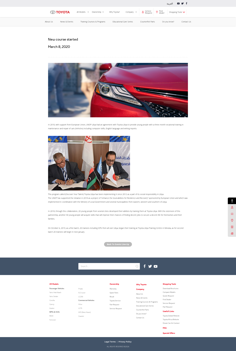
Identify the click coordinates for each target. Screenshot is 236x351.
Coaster (81, 316)
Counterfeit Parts (147, 21)
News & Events (66, 21)
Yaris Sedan (53, 296)
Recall (112, 296)
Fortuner (52, 320)
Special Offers (169, 333)
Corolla (52, 300)
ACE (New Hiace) (84, 312)
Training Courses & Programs (93, 21)
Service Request (116, 308)
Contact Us (186, 21)
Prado (80, 289)
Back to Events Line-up (118, 244)
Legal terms (110, 341)
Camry (51, 304)
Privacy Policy (125, 341)
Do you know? (168, 21)
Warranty (113, 289)
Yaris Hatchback (55, 292)
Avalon (51, 308)
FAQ (164, 328)
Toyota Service (115, 300)
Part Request (114, 304)
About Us (49, 21)
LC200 (80, 296)
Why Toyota (141, 284)
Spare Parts (114, 293)
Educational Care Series (123, 21)
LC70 (80, 308)
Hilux (80, 304)
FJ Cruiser (81, 293)
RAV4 (51, 316)
